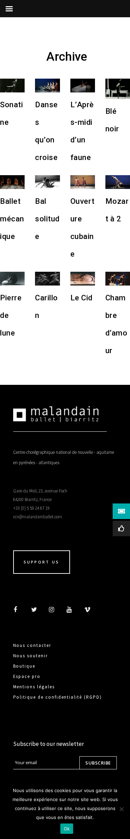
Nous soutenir (30, 656)
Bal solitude (47, 219)
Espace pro (27, 676)
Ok (67, 828)
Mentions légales (34, 687)
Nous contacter (32, 645)
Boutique (24, 666)
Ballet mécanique (12, 219)
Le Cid (81, 297)
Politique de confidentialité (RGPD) (57, 697)
